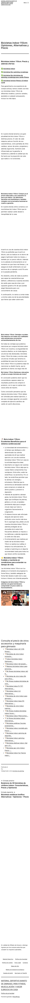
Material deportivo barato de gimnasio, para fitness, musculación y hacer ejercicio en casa (9, 2)
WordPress (16, 996)
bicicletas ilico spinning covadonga (15, 72)
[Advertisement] (15, 24)
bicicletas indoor (9, 69)
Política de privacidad (7, 993)
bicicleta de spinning (18, 771)
